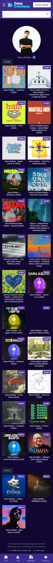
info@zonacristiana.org (21, 550)
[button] (27, 543)
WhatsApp (40, 550)
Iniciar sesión (41, 5)
